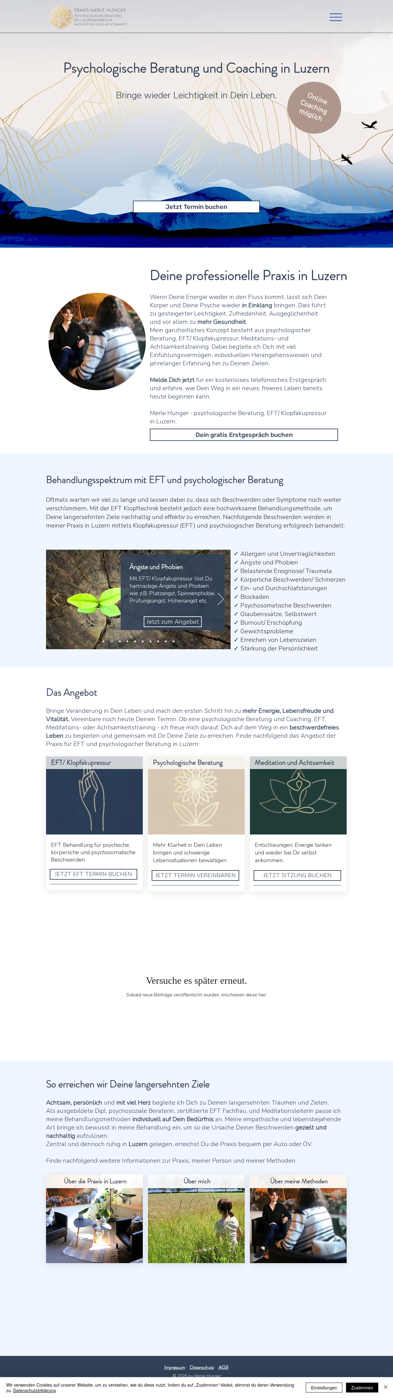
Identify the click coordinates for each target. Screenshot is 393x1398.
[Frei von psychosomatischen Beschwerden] (150, 641)
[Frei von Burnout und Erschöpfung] (166, 641)
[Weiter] (221, 599)
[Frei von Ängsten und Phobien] (111, 641)
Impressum (174, 1367)
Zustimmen (362, 1387)
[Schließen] (385, 1387)
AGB (223, 1367)
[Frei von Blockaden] (143, 641)
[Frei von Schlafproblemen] (135, 641)
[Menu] (335, 17)
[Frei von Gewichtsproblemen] (173, 641)
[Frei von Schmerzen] (127, 641)
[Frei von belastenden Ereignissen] (119, 641)
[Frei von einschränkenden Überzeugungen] (158, 641)
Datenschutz (202, 1367)
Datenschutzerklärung (34, 1390)
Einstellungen (324, 1387)
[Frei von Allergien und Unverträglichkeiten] (103, 641)
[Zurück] (56, 599)
